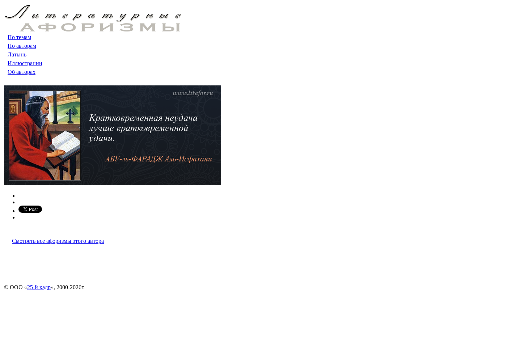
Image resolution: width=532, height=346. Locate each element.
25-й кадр (39, 287)
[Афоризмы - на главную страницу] (93, 29)
